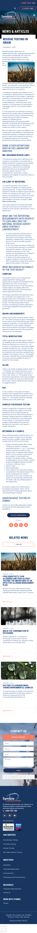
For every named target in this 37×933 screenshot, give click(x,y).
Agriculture (7, 865)
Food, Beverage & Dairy (11, 869)
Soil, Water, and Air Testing (12, 852)
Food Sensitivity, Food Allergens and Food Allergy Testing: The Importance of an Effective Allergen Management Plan (18, 580)
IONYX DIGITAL (22, 921)
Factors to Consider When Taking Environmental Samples (18, 686)
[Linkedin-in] (4, 815)
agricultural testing (23, 507)
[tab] (18, 737)
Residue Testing (8, 848)
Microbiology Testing (10, 840)
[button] (15, 8)
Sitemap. (27, 917)
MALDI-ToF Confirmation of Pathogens (16, 632)
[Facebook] (9, 815)
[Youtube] (15, 815)
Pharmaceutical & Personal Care (14, 877)
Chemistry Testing (9, 844)
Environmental (8, 873)
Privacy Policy (18, 917)
